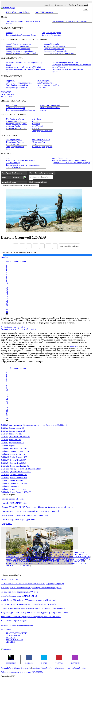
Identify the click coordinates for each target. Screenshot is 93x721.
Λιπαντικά (36, 128)
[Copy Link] (55, 246)
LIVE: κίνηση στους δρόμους (38, 182)
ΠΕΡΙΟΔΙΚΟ (6, 92)
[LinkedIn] (48, 246)
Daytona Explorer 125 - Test (12, 499)
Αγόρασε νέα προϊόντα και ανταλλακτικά (17, 625)
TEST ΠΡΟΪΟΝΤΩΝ (14, 640)
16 (7, 296)
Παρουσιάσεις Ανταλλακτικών (55, 51)
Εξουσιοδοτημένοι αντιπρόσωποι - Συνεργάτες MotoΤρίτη (20, 185)
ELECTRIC (10, 642)
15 (7, 294)
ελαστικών (74, 346)
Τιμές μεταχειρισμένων (15, 147)
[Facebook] (15, 246)
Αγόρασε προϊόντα (13, 121)
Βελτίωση (36, 121)
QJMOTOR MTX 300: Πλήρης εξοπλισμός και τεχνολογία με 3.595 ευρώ (30, 511)
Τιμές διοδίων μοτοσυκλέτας (17, 85)
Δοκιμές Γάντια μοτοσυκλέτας (18, 46)
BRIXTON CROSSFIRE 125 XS (64, 554)
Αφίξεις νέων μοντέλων (15, 108)
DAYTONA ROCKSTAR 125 (42, 559)
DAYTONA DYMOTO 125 (31, 557)
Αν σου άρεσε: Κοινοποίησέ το (14, 327)
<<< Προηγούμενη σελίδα (16, 261)
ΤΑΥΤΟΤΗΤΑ (7, 96)
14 (7, 292)
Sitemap (17, 668)
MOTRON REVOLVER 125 (17, 563)
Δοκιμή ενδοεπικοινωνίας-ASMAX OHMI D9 (19, 596)
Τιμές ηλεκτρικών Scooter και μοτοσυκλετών (69, 21)
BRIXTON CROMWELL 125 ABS (36, 554)
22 (7, 309)
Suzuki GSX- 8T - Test (10, 579)
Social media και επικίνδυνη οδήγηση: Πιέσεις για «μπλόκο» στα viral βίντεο (31, 617)
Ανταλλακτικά (37, 126)
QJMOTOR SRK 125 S (39, 563)
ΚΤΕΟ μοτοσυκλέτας (45, 83)
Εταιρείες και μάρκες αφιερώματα (65, 62)
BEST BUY (11, 638)
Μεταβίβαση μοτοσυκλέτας (16, 87)
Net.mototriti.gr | (58, 5)
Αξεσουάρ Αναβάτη (13, 126)
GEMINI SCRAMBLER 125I (67, 559)
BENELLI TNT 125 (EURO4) (66, 552)
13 (7, 290)
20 (7, 305)
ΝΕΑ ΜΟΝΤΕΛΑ (13, 635)
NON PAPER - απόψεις (44, 12)
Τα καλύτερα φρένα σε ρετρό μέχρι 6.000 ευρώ (20, 519)
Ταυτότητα (36, 668)
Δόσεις (34, 144)
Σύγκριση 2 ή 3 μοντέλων (52, 35)
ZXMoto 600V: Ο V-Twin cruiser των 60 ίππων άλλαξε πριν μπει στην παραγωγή (32, 584)
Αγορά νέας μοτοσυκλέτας (50, 105)
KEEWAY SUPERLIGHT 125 (29, 561)
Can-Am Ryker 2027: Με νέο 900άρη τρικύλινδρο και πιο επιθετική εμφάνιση (31, 588)
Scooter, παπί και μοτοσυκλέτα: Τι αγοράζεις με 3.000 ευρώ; (25, 515)
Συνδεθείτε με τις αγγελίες (42, 147)
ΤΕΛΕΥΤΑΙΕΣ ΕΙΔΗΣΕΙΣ (16, 633)
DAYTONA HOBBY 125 (79, 557)
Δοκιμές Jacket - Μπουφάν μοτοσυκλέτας (22, 53)
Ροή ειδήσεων (11, 105)
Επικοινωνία (42, 87)
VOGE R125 (11, 565)
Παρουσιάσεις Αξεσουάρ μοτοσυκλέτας (59, 53)
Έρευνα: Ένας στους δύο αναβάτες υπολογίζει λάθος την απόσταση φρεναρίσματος (33, 608)
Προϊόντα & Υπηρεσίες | (75, 5)
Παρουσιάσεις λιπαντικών (54, 49)
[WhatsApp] (42, 246)
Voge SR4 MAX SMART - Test (14, 503)
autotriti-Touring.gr (13, 167)
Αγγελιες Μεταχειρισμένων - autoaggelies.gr (69, 160)
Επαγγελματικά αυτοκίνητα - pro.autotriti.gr (23, 165)
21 (7, 307)
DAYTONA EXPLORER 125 (56, 557)
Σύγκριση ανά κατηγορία (51, 33)
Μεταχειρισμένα (38, 142)
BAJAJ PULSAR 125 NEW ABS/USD (21, 552)
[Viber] (35, 246)
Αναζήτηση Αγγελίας (14, 140)
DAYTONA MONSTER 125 (17, 559)
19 (7, 303)
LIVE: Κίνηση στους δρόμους (18, 12)
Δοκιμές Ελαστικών (51, 44)
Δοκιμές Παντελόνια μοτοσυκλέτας (20, 51)
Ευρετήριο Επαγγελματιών (16, 124)
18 (7, 301)
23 (7, 312)
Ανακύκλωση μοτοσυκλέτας (48, 85)
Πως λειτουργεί (43, 81)
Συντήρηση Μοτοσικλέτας (42, 131)
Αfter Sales (36, 119)
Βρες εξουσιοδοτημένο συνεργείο (14, 621)
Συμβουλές (10, 81)
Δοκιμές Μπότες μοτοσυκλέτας (18, 49)
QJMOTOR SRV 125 (58, 563)
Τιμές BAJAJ (7, 524)
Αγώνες (43, 110)
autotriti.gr (10, 158)
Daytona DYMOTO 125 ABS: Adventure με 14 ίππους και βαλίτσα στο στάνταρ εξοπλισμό (37, 507)
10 (7, 283)
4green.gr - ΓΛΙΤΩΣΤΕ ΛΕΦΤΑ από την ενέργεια (71, 163)
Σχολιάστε (4, 257)
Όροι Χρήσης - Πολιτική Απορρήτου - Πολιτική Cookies (63, 668)
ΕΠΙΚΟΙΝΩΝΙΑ (7, 94)
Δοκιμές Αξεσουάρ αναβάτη (54, 46)
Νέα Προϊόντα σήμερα (15, 119)
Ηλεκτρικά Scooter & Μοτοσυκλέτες (20, 110)
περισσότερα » (7, 629)
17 (7, 298)
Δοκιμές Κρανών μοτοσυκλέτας (18, 44)
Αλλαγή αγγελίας (12, 144)
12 (7, 288)
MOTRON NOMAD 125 (74, 561)
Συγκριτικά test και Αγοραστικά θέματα (21, 35)
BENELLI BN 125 (45, 552)
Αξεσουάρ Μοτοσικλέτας (16, 128)
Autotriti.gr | (46, 5)
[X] (22, 246)
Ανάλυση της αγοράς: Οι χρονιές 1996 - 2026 (23, 67)
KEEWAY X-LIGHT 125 (52, 561)
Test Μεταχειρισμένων (41, 140)
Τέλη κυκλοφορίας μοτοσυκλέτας (19, 83)
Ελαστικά (36, 124)
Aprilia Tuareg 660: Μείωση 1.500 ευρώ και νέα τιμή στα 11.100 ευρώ (28, 600)
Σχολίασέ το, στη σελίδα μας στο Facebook (18, 329)
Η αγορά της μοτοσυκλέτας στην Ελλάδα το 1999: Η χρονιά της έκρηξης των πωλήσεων (35, 612)
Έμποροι (9, 149)
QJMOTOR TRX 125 (77, 563)
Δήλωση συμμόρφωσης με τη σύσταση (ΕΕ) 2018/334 (22, 672)
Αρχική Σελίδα (6, 668)
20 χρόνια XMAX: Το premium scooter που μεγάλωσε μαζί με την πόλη (29, 604)
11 (7, 285)
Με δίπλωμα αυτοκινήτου (50, 108)
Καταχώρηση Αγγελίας (15, 142)
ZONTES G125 (23, 565)
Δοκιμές (9, 33)
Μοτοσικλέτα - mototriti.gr (62, 158)
